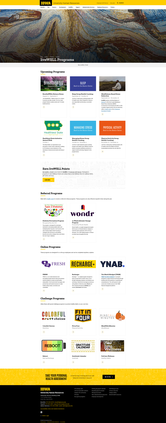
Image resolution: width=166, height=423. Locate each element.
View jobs (112, 3)
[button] (120, 3)
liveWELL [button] (71, 7)
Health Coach (108, 109)
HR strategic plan (78, 388)
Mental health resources (115, 394)
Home (42, 56)
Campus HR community (80, 392)
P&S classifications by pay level (99, 394)
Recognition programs (79, 396)
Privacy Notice (43, 421)
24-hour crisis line (113, 390)
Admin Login (45, 415)
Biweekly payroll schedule (98, 390)
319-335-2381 (49, 404)
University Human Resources (66, 3)
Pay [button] (48, 7)
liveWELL (46, 56)
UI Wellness (52, 56)
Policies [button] (113, 7)
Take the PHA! (108, 377)
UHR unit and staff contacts (81, 390)
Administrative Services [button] (88, 7)
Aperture (103, 102)
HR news (76, 394)
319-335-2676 (50, 402)
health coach (50, 199)
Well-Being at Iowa (113, 388)
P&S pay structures (96, 392)
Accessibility (62, 421)
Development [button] (62, 7)
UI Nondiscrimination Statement (53, 421)
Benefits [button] (43, 7)
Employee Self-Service (102, 3)
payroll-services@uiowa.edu (61, 404)
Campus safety (113, 392)
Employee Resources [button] (102, 7)
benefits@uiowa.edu (60, 402)
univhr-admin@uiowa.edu (66, 406)
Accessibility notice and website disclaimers (52, 409)
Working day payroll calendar (99, 388)
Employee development (97, 396)
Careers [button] (54, 7)
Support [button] (78, 7)
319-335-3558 (54, 406)
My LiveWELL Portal (83, 65)
